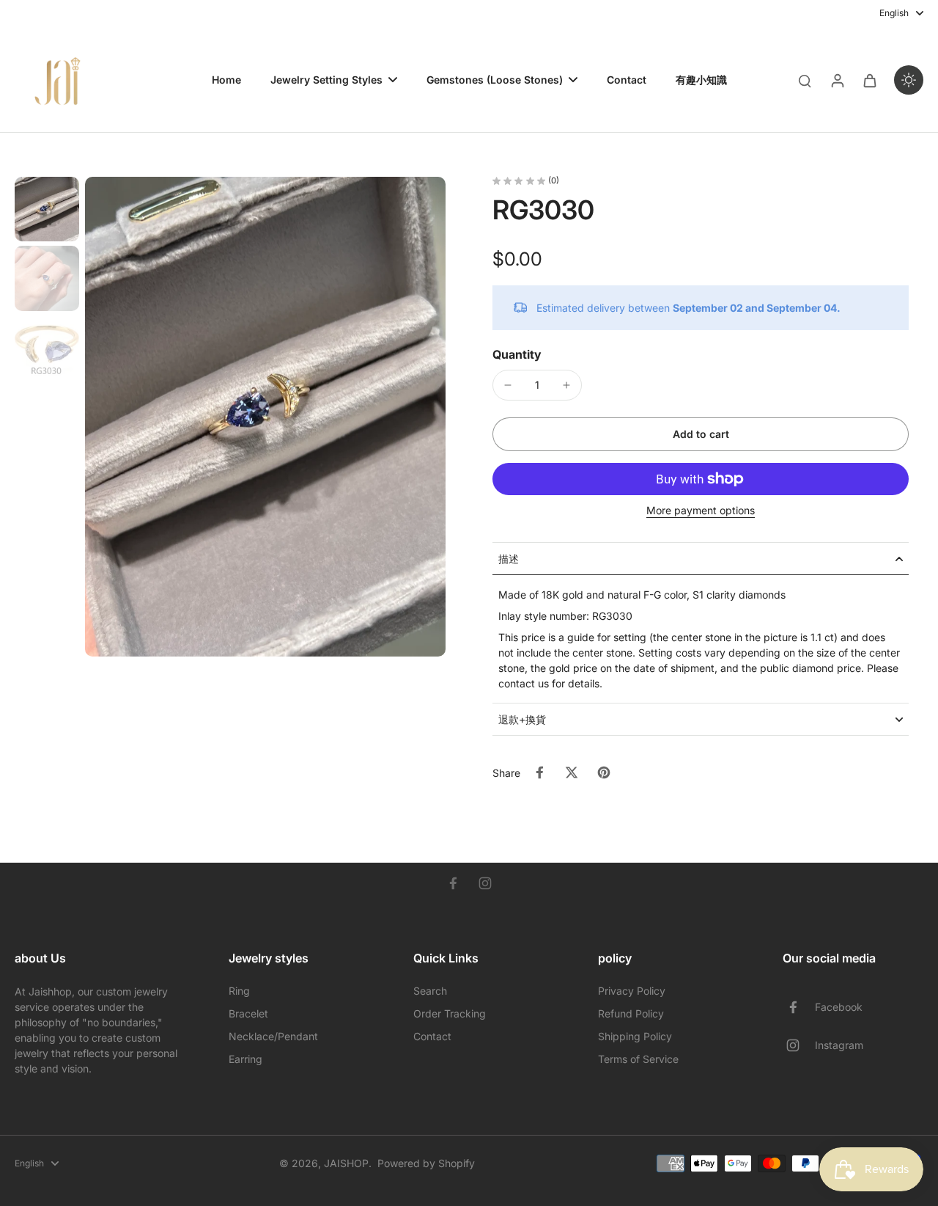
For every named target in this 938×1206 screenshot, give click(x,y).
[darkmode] (908, 80)
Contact (432, 1036)
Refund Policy (631, 1013)
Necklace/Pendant (273, 1036)
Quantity (517, 354)
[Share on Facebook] (539, 772)
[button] (700, 434)
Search (430, 990)
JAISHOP (346, 1163)
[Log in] (837, 80)
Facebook (839, 1007)
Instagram (839, 1045)
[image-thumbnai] (47, 209)
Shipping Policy (635, 1036)
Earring (245, 1059)
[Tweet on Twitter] (571, 772)
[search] (805, 80)
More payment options (700, 510)
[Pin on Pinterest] (604, 772)
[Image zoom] (265, 417)
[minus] (507, 385)
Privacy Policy (631, 990)
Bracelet (248, 1013)
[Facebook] (453, 883)
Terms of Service (638, 1059)
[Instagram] (485, 883)
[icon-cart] (869, 80)
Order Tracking (449, 1013)
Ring (239, 990)
